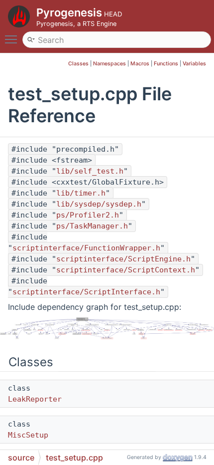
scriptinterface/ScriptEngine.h (123, 258)
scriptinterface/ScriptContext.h (125, 269)
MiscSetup (28, 435)
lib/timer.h (81, 193)
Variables (194, 63)
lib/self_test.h (89, 171)
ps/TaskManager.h (92, 226)
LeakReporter (35, 399)
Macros (139, 63)
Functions (166, 63)
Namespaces (109, 63)
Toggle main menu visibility (13, 39)
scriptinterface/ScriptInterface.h (86, 291)
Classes (78, 63)
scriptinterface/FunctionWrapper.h (86, 247)
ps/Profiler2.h (87, 215)
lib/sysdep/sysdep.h (98, 204)
